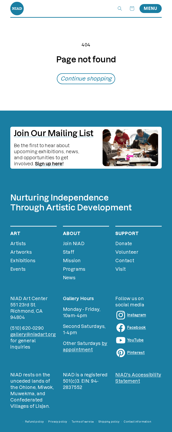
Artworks (21, 252)
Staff (68, 252)
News (69, 277)
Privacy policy (57, 421)
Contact (124, 260)
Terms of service (82, 421)
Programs (74, 269)
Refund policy (34, 421)
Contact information (137, 421)
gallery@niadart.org (33, 334)
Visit (120, 269)
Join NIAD (74, 243)
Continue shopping (86, 79)
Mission (72, 260)
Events (18, 269)
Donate (123, 243)
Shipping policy (108, 421)
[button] (120, 8)
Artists (18, 243)
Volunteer (126, 252)
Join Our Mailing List (53, 133)
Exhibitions (22, 260)
